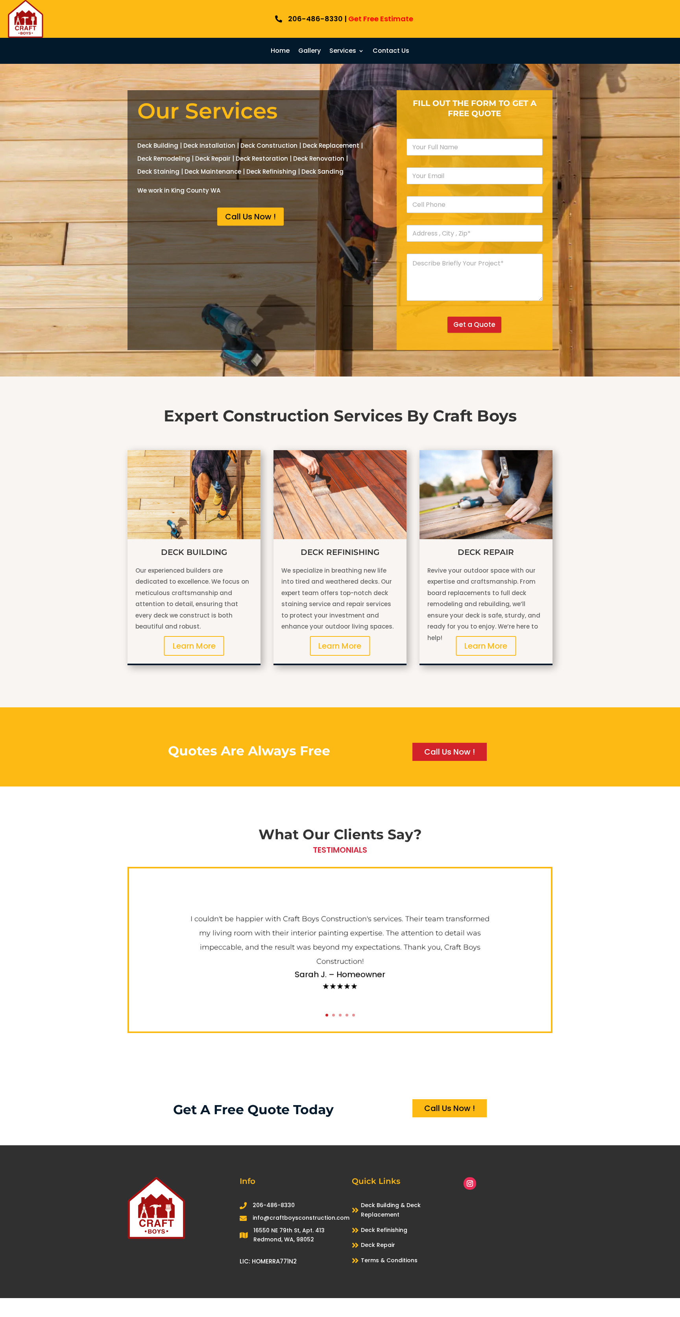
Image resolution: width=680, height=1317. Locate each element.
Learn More (194, 645)
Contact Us (391, 51)
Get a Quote (474, 324)
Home (280, 51)
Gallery (309, 51)
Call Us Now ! (250, 216)
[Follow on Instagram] (470, 1183)
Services (342, 51)
